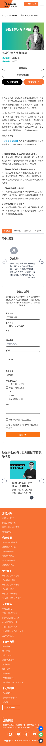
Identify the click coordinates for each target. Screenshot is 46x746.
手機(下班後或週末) (17, 388)
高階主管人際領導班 (29, 15)
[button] (41, 261)
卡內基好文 (7, 693)
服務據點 (6, 673)
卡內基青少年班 (9, 580)
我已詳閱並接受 (19, 419)
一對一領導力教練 (9, 626)
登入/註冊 (32, 4)
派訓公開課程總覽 (9, 613)
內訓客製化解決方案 (10, 617)
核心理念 (6, 651)
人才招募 (6, 664)
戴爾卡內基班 (8, 518)
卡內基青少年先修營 (10, 575)
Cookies (35, 727)
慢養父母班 (7, 531)
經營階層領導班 (9, 560)
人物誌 (5, 702)
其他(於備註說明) (16, 399)
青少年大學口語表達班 (11, 598)
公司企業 (20, 325)
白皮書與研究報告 (9, 622)
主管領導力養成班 (9, 542)
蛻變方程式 (7, 608)
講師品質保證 (8, 660)
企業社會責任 (8, 678)
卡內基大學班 (8, 589)
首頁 (4, 15)
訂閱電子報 (11, 707)
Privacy (27, 727)
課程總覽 (13, 15)
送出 (21, 434)
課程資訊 (23, 67)
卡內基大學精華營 (9, 593)
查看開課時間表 (23, 75)
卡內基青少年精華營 (10, 584)
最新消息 (6, 646)
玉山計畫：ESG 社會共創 (12, 682)
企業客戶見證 (8, 635)
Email (11, 395)
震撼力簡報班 (8, 556)
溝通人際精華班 (9, 522)
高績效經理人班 (9, 547)
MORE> (31, 277)
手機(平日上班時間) (17, 384)
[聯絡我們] (40, 740)
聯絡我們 (6, 669)
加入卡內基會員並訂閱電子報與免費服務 (23, 426)
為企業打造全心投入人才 (12, 631)
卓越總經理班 (8, 565)
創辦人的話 (7, 655)
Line (11, 391)
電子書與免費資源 (9, 697)
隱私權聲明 (26, 419)
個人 (11, 325)
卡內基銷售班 (8, 551)
